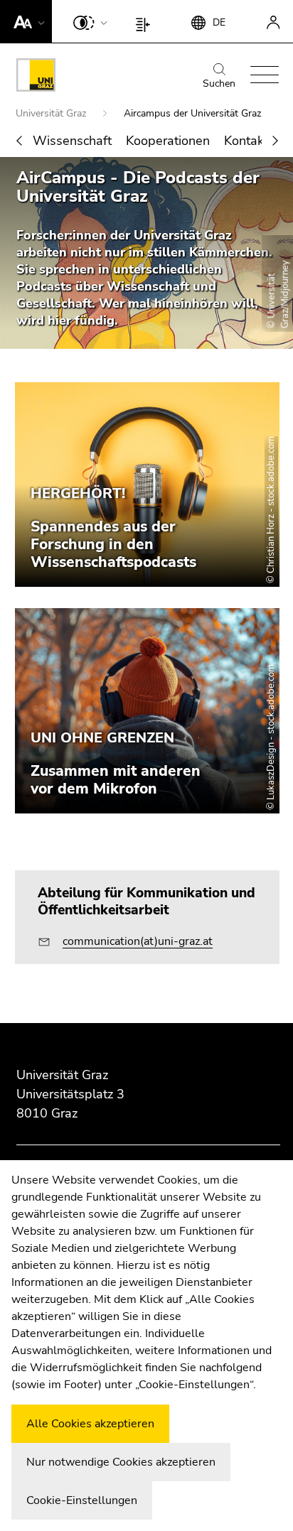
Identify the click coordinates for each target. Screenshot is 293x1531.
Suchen (219, 83)
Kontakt (246, 140)
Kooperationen (168, 140)
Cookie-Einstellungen (81, 1500)
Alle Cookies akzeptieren (90, 1424)
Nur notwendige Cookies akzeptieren (120, 1462)
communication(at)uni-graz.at (138, 941)
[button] (26, 21)
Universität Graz (52, 113)
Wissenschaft (72, 140)
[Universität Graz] (35, 77)
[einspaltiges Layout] (146, 21)
